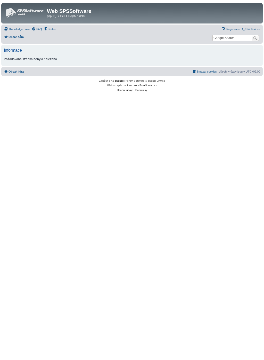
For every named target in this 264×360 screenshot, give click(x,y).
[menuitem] (17, 29)
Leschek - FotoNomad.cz (142, 85)
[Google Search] (255, 38)
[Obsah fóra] (25, 12)
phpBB (119, 80)
